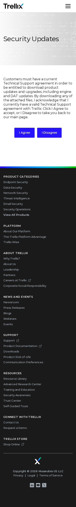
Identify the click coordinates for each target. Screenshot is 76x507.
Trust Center (12, 400)
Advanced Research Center (22, 384)
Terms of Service (50, 475)
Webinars (9, 318)
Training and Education (19, 389)
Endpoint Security (15, 182)
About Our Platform (16, 231)
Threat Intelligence (16, 198)
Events (8, 324)
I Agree (24, 133)
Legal (31, 475)
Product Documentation (20, 346)
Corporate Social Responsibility (24, 285)
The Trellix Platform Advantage (24, 236)
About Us (9, 264)
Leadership (11, 269)
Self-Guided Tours (15, 406)
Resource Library (14, 378)
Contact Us (11, 422)
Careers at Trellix (15, 280)
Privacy (18, 475)
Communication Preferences (23, 362)
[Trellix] (38, 460)
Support (9, 340)
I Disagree (49, 133)
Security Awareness (17, 395)
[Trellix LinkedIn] (32, 485)
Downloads (11, 351)
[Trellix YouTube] (38, 485)
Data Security (12, 187)
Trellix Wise (11, 242)
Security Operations (17, 209)
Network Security (15, 192)
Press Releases (14, 307)
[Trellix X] (44, 485)
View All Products (16, 214)
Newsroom (11, 302)
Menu (72, 6)
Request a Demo (15, 428)
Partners (9, 275)
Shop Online (11, 444)
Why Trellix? (11, 258)
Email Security (13, 203)
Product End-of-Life (17, 357)
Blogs (7, 313)
